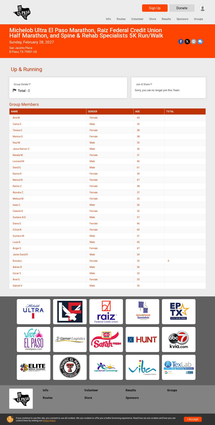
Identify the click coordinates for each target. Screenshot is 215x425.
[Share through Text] (200, 41)
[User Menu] (203, 8)
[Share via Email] (193, 41)
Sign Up (155, 8)
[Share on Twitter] (187, 41)
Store (152, 19)
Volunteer (137, 19)
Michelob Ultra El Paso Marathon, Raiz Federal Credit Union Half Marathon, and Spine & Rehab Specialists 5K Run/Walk (86, 33)
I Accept (192, 419)
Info (108, 19)
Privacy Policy (49, 420)
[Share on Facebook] (181, 41)
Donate (181, 8)
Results (166, 19)
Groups (198, 19)
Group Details (21, 84)
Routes (121, 19)
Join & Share (143, 84)
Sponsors (182, 19)
